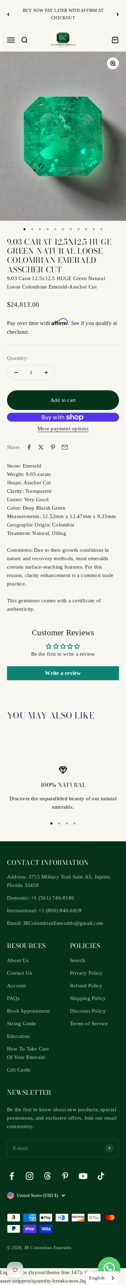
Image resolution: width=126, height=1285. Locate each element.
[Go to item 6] (63, 229)
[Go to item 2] (32, 229)
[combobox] (102, 1278)
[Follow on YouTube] (83, 1176)
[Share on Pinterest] (53, 447)
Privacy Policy (86, 973)
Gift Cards (18, 1070)
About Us (18, 960)
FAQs (13, 998)
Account (16, 985)
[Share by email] (65, 447)
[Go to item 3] (40, 229)
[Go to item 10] (94, 229)
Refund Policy (86, 985)
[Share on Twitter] (41, 447)
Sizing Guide (21, 1023)
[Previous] (8, 14)
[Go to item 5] (55, 229)
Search (77, 960)
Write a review (63, 673)
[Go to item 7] (71, 229)
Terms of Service (89, 1023)
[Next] (118, 14)
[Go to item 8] (78, 229)
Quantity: (17, 358)
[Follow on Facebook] (11, 1176)
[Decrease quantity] (16, 372)
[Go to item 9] (86, 229)
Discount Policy (88, 1011)
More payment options (63, 428)
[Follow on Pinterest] (65, 1176)
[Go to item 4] (48, 229)
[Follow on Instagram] (29, 1176)
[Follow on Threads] (47, 1176)
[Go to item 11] (101, 229)
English (97, 1277)
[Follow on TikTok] (101, 1176)
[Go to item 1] (24, 229)
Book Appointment (28, 1011)
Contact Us (19, 973)
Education (18, 1036)
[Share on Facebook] (29, 447)
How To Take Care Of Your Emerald (28, 1053)
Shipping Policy (88, 998)
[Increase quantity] (46, 372)
